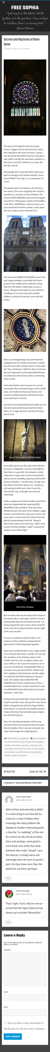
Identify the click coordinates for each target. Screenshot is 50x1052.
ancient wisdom (39, 738)
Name (6, 992)
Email (6, 1007)
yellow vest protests (19, 755)
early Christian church (28, 742)
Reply (8, 878)
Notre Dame (18, 749)
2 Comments (25, 49)
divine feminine (13, 742)
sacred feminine (22, 752)
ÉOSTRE (10, 771)
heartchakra (16, 745)
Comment (7, 950)
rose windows (9, 752)
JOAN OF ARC (37, 771)
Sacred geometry (35, 752)
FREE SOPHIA (25, 8)
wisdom (7, 755)
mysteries (34, 745)
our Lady (27, 749)
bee (5, 742)
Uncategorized (23, 738)
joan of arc (26, 745)
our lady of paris (38, 749)
